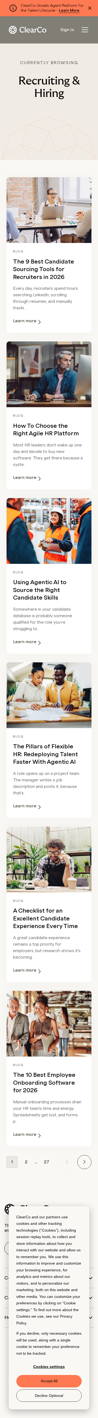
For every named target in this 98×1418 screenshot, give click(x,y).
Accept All (49, 1381)
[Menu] (85, 29)
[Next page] (84, 1162)
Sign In (67, 30)
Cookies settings (49, 1366)
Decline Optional (49, 1395)
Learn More (69, 10)
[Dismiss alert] (90, 8)
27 (46, 1162)
